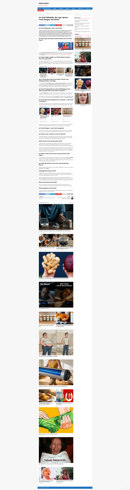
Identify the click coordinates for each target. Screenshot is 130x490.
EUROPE (54, 8)
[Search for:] (86, 10)
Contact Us (88, 8)
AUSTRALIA (61, 8)
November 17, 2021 (43, 22)
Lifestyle (73, 8)
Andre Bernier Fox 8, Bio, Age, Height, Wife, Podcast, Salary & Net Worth (58, 54)
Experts (67, 8)
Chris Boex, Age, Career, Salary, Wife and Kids (82, 31)
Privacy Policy (81, 8)
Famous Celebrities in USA (55, 22)
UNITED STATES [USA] (47, 8)
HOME (40, 8)
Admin (48, 22)
